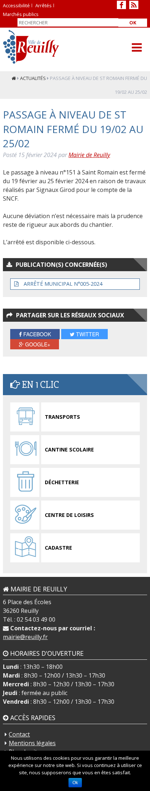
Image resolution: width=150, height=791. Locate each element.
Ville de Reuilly (31, 46)
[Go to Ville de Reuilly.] (14, 78)
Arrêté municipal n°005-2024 (62, 283)
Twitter (87, 334)
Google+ (37, 344)
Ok (132, 22)
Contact (19, 734)
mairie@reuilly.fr (25, 637)
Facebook (36, 334)
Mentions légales (32, 743)
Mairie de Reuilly (89, 155)
